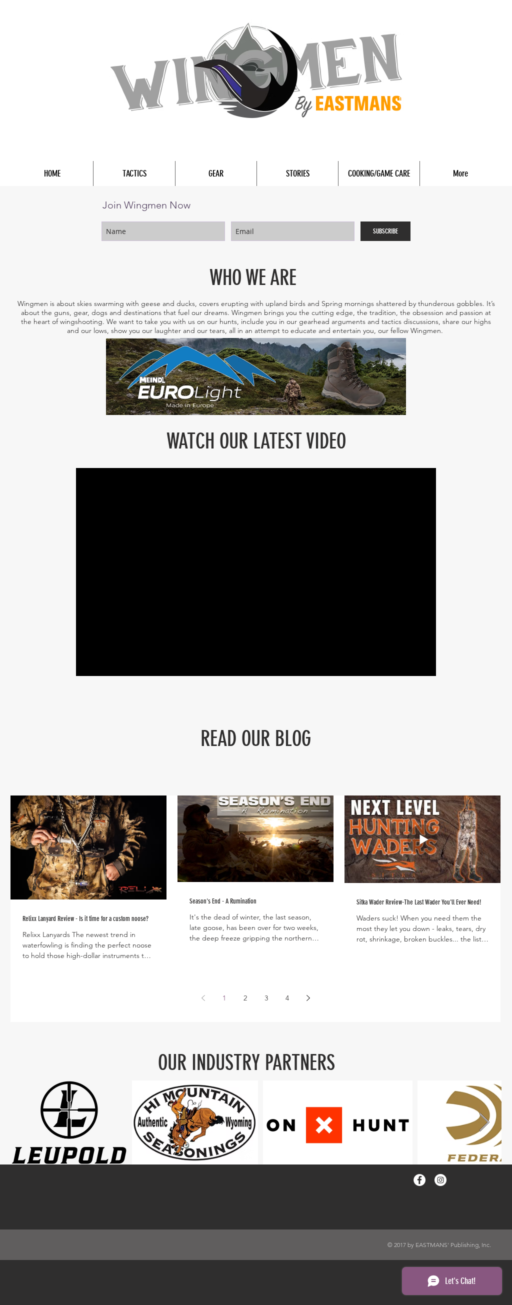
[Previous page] (203, 998)
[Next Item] (484, 1122)
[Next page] (308, 998)
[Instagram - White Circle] (440, 1180)
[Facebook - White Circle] (420, 1180)
